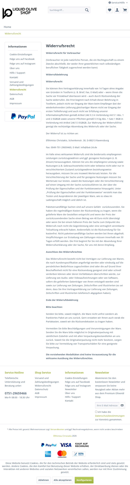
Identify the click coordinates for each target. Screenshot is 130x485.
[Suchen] (87, 10)
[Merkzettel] (109, 10)
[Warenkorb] (125, 10)
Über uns (15, 68)
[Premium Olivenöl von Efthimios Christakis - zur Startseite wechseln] (20, 14)
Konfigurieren (84, 480)
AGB (12, 98)
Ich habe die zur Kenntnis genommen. (110, 415)
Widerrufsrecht (18, 89)
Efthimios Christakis (62, 435)
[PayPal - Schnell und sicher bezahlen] (23, 116)
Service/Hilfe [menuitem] (118, 2)
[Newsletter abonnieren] (122, 405)
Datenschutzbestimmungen (110, 415)
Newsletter (71, 389)
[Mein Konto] (117, 10)
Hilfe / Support (17, 72)
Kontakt (14, 77)
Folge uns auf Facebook (22, 58)
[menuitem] (69, 10)
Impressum (16, 103)
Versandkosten (57, 429)
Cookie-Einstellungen (21, 54)
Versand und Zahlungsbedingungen (22, 83)
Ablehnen (43, 480)
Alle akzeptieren (63, 480)
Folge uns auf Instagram (22, 63)
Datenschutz (16, 94)
